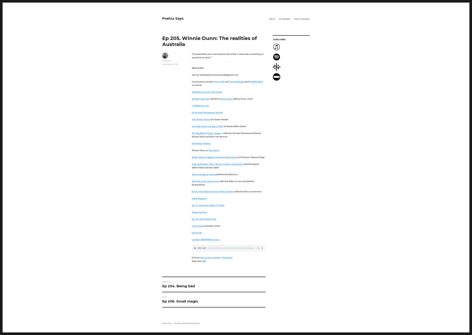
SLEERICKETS (256, 81)
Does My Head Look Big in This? (208, 126)
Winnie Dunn (225, 99)
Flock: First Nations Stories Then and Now (213, 191)
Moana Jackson (199, 212)
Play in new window (210, 257)
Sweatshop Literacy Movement (207, 92)
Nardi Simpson (199, 198)
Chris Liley (197, 226)
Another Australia (200, 99)
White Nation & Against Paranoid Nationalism (214, 157)
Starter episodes (302, 19)
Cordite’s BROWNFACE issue (206, 239)
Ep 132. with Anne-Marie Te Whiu (208, 205)
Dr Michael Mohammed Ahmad (207, 112)
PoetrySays (166, 61)
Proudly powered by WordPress (187, 323)
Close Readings (236, 81)
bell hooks (197, 233)
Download (227, 257)
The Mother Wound (201, 119)
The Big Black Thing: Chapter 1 (207, 133)
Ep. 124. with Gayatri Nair (204, 219)
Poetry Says (173, 18)
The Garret (213, 150)
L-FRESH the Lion (200, 106)
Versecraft (219, 81)
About (272, 19)
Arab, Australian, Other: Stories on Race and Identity (217, 164)
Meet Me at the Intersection (205, 181)
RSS (204, 261)
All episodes (284, 19)
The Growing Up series (203, 174)
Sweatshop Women (201, 143)
